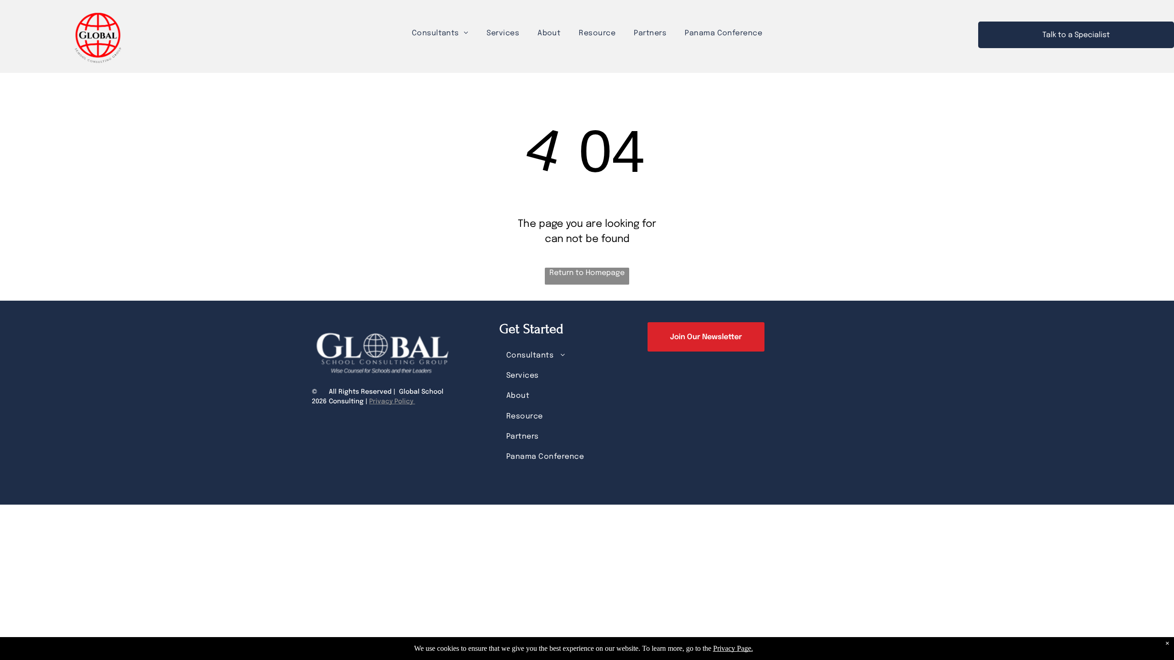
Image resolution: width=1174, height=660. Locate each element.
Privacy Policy (392, 401)
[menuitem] (440, 33)
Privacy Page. (733, 648)
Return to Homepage (587, 273)
